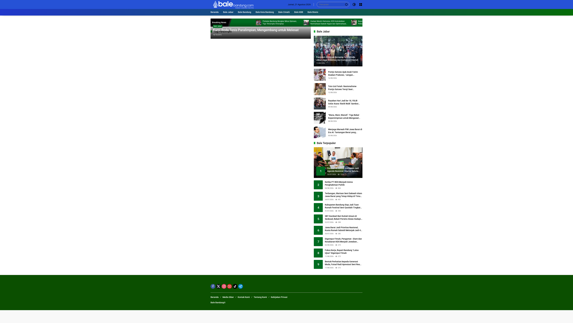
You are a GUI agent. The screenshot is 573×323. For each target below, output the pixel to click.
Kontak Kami (244, 297)
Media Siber (228, 297)
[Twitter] (218, 286)
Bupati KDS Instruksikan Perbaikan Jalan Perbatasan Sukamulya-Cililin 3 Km (359, 22)
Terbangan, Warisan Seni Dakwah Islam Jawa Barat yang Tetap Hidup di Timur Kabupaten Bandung (343, 195)
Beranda (215, 297)
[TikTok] (235, 286)
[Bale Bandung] (233, 4)
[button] (346, 4)
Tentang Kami (260, 297)
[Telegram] (240, 286)
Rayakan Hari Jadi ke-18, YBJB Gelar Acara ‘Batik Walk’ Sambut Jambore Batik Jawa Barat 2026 (343, 102)
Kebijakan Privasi (279, 297)
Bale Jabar (218, 26)
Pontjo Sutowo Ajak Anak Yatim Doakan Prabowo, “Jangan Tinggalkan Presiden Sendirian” (343, 73)
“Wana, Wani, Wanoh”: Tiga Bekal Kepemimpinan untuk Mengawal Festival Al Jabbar (343, 116)
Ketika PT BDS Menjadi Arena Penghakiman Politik (339, 183)
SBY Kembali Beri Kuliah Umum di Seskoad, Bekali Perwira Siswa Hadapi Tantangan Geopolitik (343, 218)
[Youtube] (229, 286)
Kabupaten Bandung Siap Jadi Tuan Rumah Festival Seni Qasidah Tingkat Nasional (342, 206)
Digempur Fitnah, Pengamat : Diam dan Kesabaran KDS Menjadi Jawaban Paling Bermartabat (343, 240)
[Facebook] (213, 286)
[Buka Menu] (360, 4)
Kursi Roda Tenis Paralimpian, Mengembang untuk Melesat (256, 30)
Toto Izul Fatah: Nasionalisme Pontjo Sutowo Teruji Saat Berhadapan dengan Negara (342, 88)
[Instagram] (224, 286)
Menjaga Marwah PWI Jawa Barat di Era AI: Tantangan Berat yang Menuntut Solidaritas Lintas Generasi (345, 131)
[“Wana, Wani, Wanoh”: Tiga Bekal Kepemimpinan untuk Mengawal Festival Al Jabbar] (320, 118)
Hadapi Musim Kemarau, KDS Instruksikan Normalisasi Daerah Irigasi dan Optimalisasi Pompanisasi (313, 22)
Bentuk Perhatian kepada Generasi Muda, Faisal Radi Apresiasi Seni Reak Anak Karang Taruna (343, 263)
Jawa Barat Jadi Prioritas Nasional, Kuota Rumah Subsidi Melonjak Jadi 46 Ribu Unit (343, 229)
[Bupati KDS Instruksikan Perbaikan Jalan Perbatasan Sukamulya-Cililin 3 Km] (339, 22)
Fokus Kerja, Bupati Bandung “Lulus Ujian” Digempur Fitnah (342, 251)
